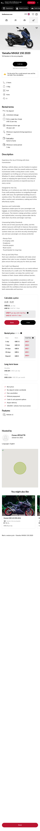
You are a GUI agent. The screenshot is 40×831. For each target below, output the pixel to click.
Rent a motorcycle (8, 535)
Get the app (31, 2)
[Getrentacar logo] (7, 14)
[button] (25, 14)
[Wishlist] (33, 14)
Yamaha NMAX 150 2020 (24, 535)
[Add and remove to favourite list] (33, 497)
